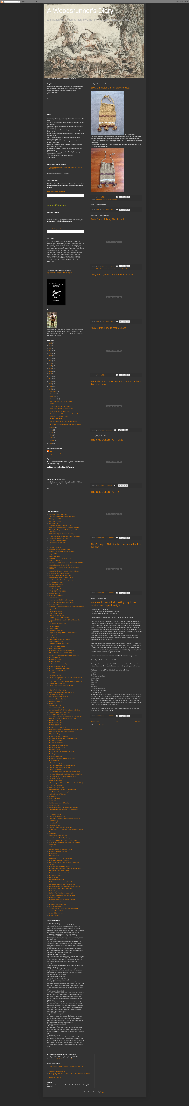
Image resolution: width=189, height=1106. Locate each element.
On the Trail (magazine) (56, 785)
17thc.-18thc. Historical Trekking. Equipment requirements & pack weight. (114, 604)
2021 (50, 356)
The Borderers (53, 853)
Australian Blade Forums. (56, 584)
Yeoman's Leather (54, 915)
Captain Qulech (53, 609)
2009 (50, 386)
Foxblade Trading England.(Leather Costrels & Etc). (64, 655)
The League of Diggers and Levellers (60, 873)
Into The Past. (53, 703)
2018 (50, 363)
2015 (50, 371)
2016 (50, 368)
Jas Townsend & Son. (55, 705)
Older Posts (138, 722)
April (51, 437)
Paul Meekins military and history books (60, 792)
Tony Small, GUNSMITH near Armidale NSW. (62, 895)
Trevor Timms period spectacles (58, 902)
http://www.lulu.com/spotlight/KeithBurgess (59, 273)
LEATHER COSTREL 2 (55, 723)
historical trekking (112, 199)
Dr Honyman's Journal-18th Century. (59, 639)
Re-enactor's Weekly (55, 814)
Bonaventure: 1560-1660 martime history (61, 600)
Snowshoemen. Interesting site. (58, 836)
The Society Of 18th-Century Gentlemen (60, 888)
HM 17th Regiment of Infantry (57, 690)
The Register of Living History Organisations (62, 884)
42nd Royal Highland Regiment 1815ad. (61, 525)
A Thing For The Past (55, 547)
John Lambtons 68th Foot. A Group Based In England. (64, 710)
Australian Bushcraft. (55, 586)
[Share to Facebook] (126, 197)
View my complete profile (54, 454)
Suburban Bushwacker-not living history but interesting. (65, 842)
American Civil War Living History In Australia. (62, 551)
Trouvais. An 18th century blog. (58, 904)
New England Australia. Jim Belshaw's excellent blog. (64, 772)
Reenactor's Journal (54, 823)
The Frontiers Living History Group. (59, 871)
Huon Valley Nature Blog (56, 694)
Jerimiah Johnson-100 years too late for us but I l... (65, 414)
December (53, 391)
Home (117, 722)
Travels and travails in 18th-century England (62, 899)
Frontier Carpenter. (54, 662)
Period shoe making (123, 268)
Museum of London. (54, 749)
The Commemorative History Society (59, 866)
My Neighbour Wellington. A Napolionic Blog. (62, 758)
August (52, 427)
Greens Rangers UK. (55, 675)
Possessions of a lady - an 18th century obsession (63, 807)
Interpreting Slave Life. (55, 701)
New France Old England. (56, 778)
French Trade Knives (55, 659)
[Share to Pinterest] (129, 197)
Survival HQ (52, 844)
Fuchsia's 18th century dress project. (59, 668)
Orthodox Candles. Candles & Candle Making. (62, 789)
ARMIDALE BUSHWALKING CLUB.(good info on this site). (66, 563)
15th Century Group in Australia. (58, 514)
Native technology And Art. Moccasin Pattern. (62, 765)
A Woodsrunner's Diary (80, 10)
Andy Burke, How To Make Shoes (108, 328)
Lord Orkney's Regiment (56, 740)
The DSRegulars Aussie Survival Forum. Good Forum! (64, 868)
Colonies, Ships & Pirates (56, 615)
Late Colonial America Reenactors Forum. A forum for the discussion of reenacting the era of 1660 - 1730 (65, 717)
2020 (50, 358)
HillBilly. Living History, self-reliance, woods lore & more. (65, 681)
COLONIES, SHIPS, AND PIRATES (59, 618)
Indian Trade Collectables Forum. (58, 696)
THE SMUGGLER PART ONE (107, 439)
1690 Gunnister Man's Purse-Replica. (110, 87)
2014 (50, 373)
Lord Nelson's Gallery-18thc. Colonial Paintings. (63, 738)
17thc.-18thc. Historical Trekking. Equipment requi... (65, 424)
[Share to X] (124, 197)
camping (105, 199)
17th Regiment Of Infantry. (56, 519)
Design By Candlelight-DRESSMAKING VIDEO (62, 633)
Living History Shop (54, 734)
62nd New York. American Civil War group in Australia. (65, 528)
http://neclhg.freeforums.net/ (64, 1059)
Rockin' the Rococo (54, 825)
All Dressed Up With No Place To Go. (59, 549)
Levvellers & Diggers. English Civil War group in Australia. (66, 729)
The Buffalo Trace (54, 856)
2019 (50, 361)
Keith (50, 451)
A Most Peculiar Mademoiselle (57, 540)
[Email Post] (116, 197)
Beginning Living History (56, 595)
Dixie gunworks (53, 635)
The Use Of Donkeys (55, 1077)
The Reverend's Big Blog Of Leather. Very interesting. (64, 886)
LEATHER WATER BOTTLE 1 (57, 727)
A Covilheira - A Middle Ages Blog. (59, 538)
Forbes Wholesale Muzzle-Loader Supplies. (62, 650)
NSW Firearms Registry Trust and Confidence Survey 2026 (66, 1066)
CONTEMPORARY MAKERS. (57, 624)
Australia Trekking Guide (56, 582)
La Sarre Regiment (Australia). (58, 714)
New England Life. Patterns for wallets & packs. (62, 776)
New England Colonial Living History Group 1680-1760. (65, 774)
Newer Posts (95, 722)
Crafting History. (53, 628)
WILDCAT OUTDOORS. (56, 906)
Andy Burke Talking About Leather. (109, 219)
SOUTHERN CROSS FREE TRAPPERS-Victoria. (63, 840)
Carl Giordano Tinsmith (55, 611)
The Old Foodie (53, 877)
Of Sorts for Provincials (55, 781)
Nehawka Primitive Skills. (56, 769)
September (53, 399)
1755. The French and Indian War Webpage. (62, 516)
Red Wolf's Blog (53, 821)
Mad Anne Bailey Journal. (56, 743)
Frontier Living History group (57, 666)
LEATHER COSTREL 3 (55, 725)
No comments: (110, 197)
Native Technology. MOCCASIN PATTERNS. (62, 767)
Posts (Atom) (102, 725)
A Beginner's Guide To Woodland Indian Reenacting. (64, 536)
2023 (50, 350)
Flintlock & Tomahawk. (55, 648)
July (51, 430)
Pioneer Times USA (54, 801)
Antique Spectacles (54, 556)
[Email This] (120, 197)
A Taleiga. (51, 545)
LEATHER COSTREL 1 (55, 720)
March (52, 440)
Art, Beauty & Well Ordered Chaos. (59, 573)
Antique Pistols (53, 554)
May (51, 435)
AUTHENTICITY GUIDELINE (57, 591)
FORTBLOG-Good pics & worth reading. (60, 653)
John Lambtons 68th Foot (56, 708)
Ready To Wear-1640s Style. (57, 816)
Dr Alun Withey (53, 637)
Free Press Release (54, 657)
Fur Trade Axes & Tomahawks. (57, 670)
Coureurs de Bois (54, 626)
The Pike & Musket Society (56, 879)
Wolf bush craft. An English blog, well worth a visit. (63, 908)
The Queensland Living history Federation (61, 882)
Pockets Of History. (54, 805)
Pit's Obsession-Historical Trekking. (59, 803)
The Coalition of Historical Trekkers (59, 860)
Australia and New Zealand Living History (61, 580)
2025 (50, 345)
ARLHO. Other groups (55, 560)
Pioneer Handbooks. (55, 798)
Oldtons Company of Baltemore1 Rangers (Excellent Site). (66, 783)
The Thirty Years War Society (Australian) (61, 893)
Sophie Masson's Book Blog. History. (59, 838)
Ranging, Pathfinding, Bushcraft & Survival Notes (63, 809)
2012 (50, 379)
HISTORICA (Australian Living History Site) (61, 685)
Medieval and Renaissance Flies (58, 745)
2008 (50, 389)
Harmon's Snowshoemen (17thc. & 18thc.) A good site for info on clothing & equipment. (65, 678)
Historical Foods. (54, 688)
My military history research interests (59, 754)
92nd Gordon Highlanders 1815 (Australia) (61, 534)
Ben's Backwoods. (54, 598)
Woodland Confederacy (56, 913)
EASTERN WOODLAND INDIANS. (59, 644)
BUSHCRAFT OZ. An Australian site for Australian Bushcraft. (66, 606)
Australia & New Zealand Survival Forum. (61, 578)
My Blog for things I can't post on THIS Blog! (61, 752)
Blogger (102, 1092)
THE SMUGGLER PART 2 (105, 492)
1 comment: (109, 430)
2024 (50, 348)
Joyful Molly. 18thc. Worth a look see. (59, 712)
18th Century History (55, 521)
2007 (50, 443)
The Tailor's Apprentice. (55, 891)
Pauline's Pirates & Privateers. (57, 794)
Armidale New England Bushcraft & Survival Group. (64, 571)
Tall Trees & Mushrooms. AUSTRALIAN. (60, 849)
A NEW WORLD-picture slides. (58, 543)
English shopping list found (57, 1071)
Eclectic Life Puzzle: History (57, 646)
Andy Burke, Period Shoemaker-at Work (112, 274)
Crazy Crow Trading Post (56, 630)
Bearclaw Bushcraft (54, 593)
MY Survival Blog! (54, 760)
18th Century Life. (54, 523)
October (52, 396)
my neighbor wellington (55, 756)
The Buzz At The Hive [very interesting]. (60, 858)
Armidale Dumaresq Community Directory (61, 565)
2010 (50, 384)
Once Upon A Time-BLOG (56, 787)
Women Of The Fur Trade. (56, 911)
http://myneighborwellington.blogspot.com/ (61, 692)
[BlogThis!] (122, 197)
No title (52, 403)
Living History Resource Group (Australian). (61, 731)
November (53, 394)
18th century (99, 199)
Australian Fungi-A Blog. (56, 589)
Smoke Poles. (53, 833)
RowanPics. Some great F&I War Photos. (61, 827)
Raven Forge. (53, 812)
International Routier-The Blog (57, 699)
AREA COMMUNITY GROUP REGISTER (61, 558)
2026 (50, 343)
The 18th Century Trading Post (58, 851)
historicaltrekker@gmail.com (56, 191)
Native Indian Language (56, 763)
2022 (50, 353)
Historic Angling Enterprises (57, 683)
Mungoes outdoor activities (57, 747)
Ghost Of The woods (55, 673)
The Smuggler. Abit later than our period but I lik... (64, 421)
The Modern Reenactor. (56, 875)
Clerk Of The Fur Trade (55, 613)
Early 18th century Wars (56, 641)
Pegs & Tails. (52, 796)
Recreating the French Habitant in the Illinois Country (64, 818)
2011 (50, 381)
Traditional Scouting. (55, 897)
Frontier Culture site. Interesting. (58, 664)
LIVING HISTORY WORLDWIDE (58, 736)
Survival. (51, 847)
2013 (50, 376)
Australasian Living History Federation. (60, 575)
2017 (50, 366)
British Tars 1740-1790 (55, 604)
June (52, 432)
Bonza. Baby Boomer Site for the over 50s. (61, 602)
